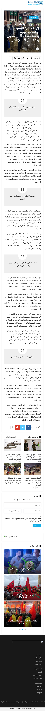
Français (39, 686)
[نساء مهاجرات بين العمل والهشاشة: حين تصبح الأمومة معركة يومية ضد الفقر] (22, 587)
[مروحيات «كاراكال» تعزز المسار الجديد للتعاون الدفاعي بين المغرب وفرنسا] (12, 445)
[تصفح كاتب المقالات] (37, 48)
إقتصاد (40, 672)
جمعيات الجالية (37, 675)
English (39, 693)
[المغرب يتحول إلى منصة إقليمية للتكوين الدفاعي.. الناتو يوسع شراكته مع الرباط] (32, 445)
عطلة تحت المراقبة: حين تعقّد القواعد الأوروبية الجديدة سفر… (22, 622)
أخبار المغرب (38, 655)
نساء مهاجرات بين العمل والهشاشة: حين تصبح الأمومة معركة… (22, 596)
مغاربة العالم (38, 658)
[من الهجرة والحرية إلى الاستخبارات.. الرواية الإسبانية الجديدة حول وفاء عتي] (22, 561)
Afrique (39, 689)
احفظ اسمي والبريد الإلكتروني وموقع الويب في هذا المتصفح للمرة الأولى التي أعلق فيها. (23, 519)
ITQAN (2, 702)
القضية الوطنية (38, 669)
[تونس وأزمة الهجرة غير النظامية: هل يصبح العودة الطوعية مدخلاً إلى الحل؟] (12, 469)
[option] (22, 587)
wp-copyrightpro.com (29, 709)
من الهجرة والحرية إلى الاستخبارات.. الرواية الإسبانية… (22, 570)
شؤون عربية (38, 664)
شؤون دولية (33, 17)
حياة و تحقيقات (38, 678)
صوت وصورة (38, 683)
